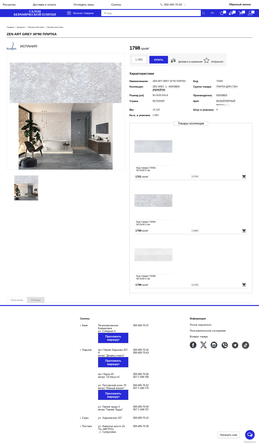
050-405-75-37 (141, 325)
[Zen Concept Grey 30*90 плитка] (190, 255)
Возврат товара (199, 336)
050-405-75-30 (141, 426)
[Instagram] (214, 345)
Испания (158, 101)
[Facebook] (193, 345)
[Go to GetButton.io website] (250, 442)
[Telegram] (235, 345)
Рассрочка (9, 4)
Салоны (116, 4)
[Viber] (224, 345)
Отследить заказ (84, 4)
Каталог (21, 27)
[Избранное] (221, 13)
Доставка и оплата (44, 4)
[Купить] (244, 176)
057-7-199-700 (141, 377)
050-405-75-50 (173, 4)
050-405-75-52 (141, 385)
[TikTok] (245, 345)
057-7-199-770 (141, 388)
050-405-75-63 (141, 352)
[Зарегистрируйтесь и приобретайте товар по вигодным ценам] (250, 13)
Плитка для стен (36, 27)
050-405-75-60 (141, 406)
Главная (10, 27)
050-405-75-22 (141, 417)
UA (212, 13)
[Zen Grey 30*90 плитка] (190, 147)
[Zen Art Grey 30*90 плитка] (190, 201)
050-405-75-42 (141, 349)
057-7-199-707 (141, 409)
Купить (158, 60)
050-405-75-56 (141, 374)
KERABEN (221, 95)
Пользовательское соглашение (208, 330)
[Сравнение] (231, 13)
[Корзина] (240, 13)
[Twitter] (203, 345)
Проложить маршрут (113, 338)
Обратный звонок (240, 4)
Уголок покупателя (200, 324)
